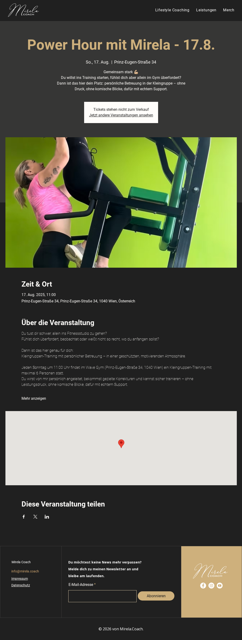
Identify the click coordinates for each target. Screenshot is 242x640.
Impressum (19, 578)
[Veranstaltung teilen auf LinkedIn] (47, 517)
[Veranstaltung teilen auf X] (35, 517)
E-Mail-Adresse (81, 585)
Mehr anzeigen (34, 398)
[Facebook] (203, 585)
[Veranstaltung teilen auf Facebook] (24, 517)
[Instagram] (211, 585)
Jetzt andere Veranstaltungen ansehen (121, 115)
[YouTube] (220, 585)
